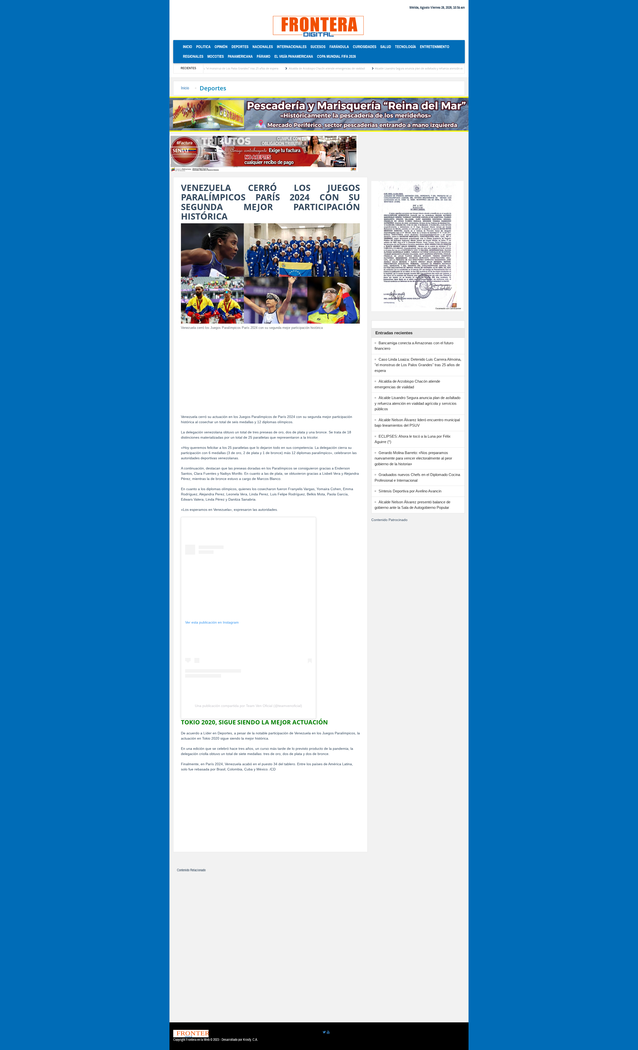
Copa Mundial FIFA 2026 (336, 56)
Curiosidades (364, 46)
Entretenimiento (434, 46)
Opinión (221, 46)
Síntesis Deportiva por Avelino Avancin (410, 491)
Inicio (188, 46)
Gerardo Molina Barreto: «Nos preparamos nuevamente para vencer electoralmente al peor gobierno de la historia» (413, 458)
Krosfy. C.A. (250, 1040)
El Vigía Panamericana (293, 56)
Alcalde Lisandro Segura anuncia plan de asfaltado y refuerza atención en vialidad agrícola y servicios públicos (399, 68)
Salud (385, 46)
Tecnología (405, 46)
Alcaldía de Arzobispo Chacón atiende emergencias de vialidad (284, 68)
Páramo (263, 56)
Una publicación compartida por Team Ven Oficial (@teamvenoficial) (248, 706)
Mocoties (215, 56)
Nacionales (262, 46)
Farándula (339, 46)
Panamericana (240, 56)
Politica (203, 46)
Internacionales (292, 46)
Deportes (240, 46)
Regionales (193, 56)
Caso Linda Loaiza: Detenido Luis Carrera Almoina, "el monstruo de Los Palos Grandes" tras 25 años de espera (418, 365)
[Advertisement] (270, 369)
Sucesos (318, 46)
